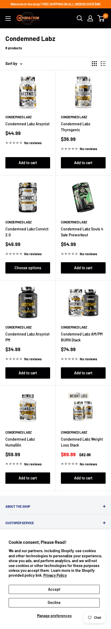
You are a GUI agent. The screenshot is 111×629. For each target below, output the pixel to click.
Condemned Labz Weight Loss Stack (82, 442)
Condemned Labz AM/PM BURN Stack (82, 337)
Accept (54, 589)
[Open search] (80, 18)
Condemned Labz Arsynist (27, 124)
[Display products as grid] (94, 63)
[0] (101, 18)
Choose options (28, 267)
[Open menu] (8, 18)
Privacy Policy (55, 575)
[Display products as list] (103, 63)
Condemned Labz (18, 117)
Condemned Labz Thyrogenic (75, 127)
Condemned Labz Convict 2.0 (26, 232)
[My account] (90, 18)
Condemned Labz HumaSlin (20, 442)
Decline (54, 602)
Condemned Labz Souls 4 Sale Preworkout (82, 232)
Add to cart (28, 162)
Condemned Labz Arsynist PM (27, 337)
